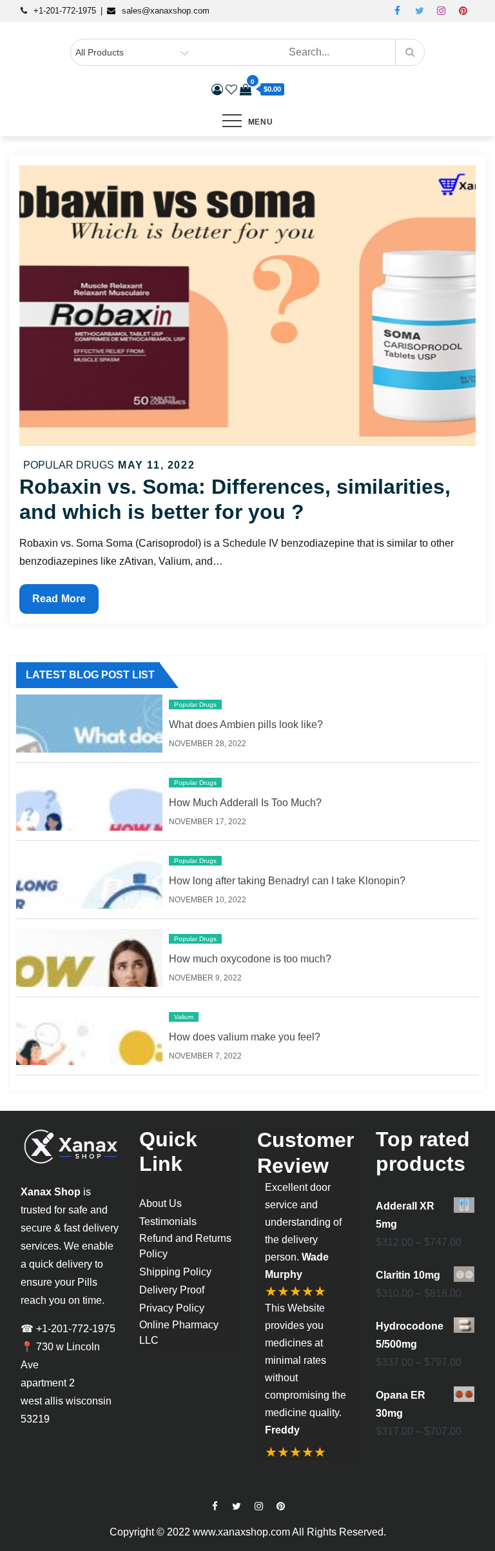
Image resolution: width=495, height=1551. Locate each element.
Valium (183, 1016)
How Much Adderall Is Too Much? (245, 802)
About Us (160, 1203)
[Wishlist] (231, 89)
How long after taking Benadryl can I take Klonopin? (287, 880)
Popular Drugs (68, 465)
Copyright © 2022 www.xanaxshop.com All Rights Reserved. (248, 1531)
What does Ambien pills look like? (246, 724)
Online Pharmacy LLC (178, 1332)
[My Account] (217, 89)
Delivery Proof (171, 1289)
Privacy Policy (171, 1308)
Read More (62, 603)
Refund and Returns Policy (185, 1246)
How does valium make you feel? (244, 1036)
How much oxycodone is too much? (250, 958)
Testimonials (168, 1221)
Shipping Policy (175, 1271)
